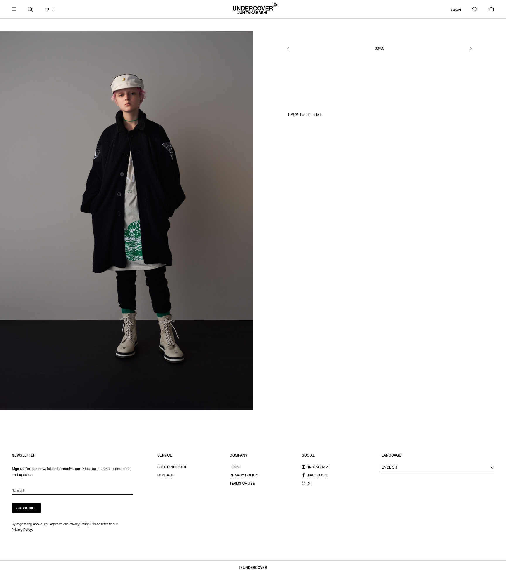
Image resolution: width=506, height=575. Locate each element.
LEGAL (235, 467)
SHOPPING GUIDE (172, 467)
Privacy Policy (22, 529)
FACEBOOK (317, 475)
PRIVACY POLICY (244, 475)
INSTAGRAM (318, 467)
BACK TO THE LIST (304, 115)
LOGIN (456, 9)
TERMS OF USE (242, 484)
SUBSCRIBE (26, 508)
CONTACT (165, 475)
